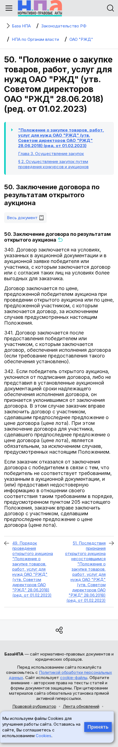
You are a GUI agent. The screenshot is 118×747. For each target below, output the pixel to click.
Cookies (43, 735)
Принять (98, 727)
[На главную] (40, 8)
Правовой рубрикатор (34, 706)
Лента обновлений (81, 706)
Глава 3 (51, 153)
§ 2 (53, 164)
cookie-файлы (73, 677)
